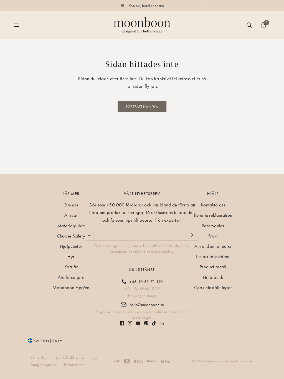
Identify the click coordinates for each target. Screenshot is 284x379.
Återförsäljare (71, 277)
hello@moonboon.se (147, 304)
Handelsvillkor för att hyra (76, 358)
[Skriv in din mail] (191, 235)
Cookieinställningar (213, 287)
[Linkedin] (162, 323)
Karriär (71, 267)
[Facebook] (122, 323)
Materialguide (71, 226)
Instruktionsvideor (213, 256)
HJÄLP (213, 194)
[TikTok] (154, 323)
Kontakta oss (213, 205)
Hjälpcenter (71, 246)
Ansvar (71, 215)
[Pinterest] (146, 323)
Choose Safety (71, 236)
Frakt (213, 236)
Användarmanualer (213, 246)
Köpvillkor (39, 358)
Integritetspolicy (44, 364)
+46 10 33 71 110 (146, 281)
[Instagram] (130, 323)
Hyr (70, 256)
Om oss (71, 205)
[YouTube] (138, 323)
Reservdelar (213, 226)
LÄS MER (71, 194)
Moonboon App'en (70, 287)
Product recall (213, 267)
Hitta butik (213, 277)
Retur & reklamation (213, 215)
